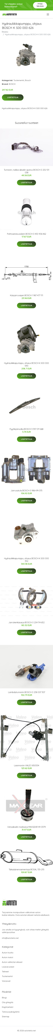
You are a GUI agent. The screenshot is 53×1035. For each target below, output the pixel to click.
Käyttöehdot (7, 1007)
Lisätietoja (12, 97)
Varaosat (6, 981)
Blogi (4, 997)
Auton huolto (7, 952)
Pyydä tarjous (40, 5)
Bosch (28, 80)
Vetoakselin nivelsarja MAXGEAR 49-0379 (26, 827)
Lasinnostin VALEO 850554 (26, 765)
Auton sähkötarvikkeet (12, 962)
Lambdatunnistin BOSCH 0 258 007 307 (26, 692)
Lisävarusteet (8, 967)
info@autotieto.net (10, 938)
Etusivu (5, 32)
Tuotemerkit (19, 80)
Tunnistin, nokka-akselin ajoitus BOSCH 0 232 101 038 (26, 171)
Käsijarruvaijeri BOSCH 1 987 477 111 (26, 295)
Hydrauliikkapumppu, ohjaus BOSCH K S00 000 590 (26, 364)
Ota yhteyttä (7, 1002)
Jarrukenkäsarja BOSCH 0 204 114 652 (26, 622)
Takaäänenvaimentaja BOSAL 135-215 (26, 869)
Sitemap (5, 1016)
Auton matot (7, 957)
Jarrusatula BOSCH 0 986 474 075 (26, 490)
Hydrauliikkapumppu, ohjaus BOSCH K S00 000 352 (26, 559)
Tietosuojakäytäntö (11, 1012)
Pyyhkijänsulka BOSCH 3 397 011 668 (26, 429)
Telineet (5, 971)
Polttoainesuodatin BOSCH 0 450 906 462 (26, 234)
